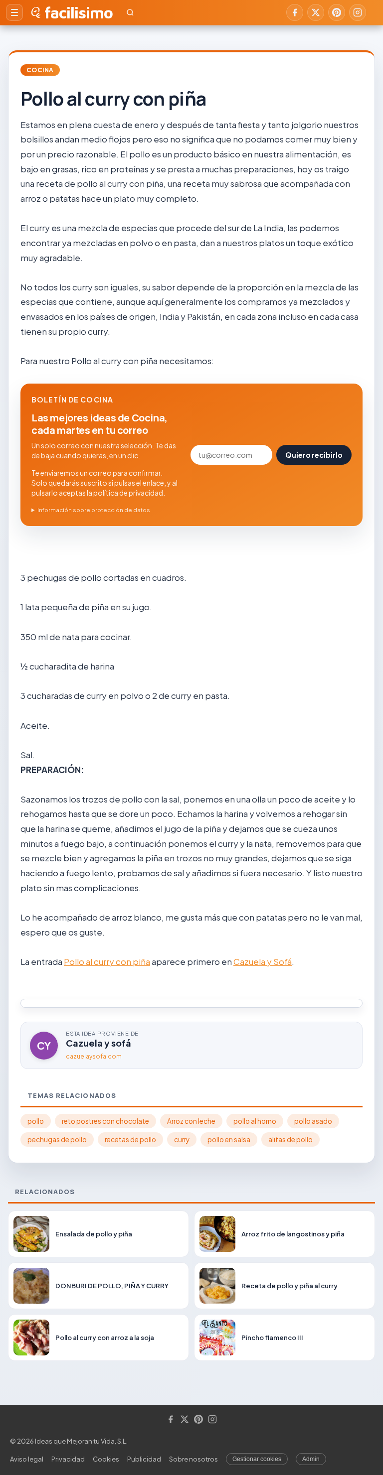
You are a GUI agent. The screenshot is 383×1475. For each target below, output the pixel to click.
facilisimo (78, 12)
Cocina (40, 70)
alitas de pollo (290, 1139)
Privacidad (68, 1459)
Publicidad (144, 1459)
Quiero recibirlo (314, 454)
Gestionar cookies (256, 1459)
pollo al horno (254, 1121)
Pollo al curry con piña (107, 961)
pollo (35, 1121)
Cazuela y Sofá (262, 961)
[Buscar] (130, 12)
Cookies (106, 1459)
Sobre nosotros (193, 1459)
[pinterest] (336, 12)
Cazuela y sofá (98, 1043)
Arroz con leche (191, 1121)
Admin (311, 1459)
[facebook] (294, 12)
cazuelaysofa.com (94, 1056)
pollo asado (313, 1121)
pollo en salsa (228, 1139)
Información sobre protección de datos (93, 510)
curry (182, 1139)
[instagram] (357, 12)
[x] (315, 12)
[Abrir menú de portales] (14, 12)
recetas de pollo (130, 1139)
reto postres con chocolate (105, 1121)
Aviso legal (26, 1459)
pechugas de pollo (57, 1139)
